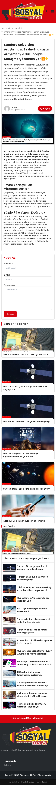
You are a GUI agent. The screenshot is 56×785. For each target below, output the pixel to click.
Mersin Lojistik (42, 782)
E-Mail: (7, 274)
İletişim (7, 765)
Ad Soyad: (9, 263)
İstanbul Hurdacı (28, 782)
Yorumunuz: (9, 285)
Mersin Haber (14, 782)
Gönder (10, 314)
